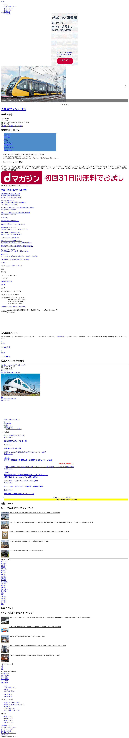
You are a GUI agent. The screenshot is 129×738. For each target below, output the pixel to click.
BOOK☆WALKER (9, 147)
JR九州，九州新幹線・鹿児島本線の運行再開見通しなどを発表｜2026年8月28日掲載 (34, 512)
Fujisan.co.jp (60, 336)
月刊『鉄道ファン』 (10, 6)
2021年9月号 (8, 696)
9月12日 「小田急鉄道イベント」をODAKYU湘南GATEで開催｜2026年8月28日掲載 (35, 627)
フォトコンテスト (9, 708)
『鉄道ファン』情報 (13, 109)
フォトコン (7, 14)
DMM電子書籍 (8, 150)
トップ (6, 4)
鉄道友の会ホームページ (8, 733)
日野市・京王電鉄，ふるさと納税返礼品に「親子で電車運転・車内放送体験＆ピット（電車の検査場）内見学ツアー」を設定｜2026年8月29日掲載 (51, 522)
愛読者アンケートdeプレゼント (10, 372)
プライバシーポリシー (8, 729)
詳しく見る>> (5, 400)
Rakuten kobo (7, 149)
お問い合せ (4, 734)
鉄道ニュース (8, 8)
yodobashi (6, 135)
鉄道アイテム (8, 720)
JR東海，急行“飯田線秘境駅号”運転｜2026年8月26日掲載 (27, 636)
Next (125, 86)
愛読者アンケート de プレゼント (14, 704)
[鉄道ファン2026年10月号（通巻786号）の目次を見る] (14, 365)
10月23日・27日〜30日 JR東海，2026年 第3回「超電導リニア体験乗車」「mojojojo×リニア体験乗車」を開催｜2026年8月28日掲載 (49, 617)
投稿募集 (7, 12)
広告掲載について (6, 725)
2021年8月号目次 (9, 691)
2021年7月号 (8, 694)
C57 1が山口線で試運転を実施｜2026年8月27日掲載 (26, 550)
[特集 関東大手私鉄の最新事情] (20, 395)
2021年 (6, 689)
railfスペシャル (8, 722)
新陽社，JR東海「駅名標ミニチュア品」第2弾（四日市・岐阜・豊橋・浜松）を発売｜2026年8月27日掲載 (39, 531)
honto (5, 139)
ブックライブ (8, 144)
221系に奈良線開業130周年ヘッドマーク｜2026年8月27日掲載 (29, 541)
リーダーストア (8, 142)
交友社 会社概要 (6, 731)
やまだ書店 (7, 137)
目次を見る (4, 370)
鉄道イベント (8, 10)
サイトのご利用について (8, 727)
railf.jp (2, 1)
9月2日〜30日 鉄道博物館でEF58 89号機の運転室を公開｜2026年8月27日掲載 (34, 655)
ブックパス (7, 145)
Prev (4, 86)
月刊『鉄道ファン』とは (12, 710)
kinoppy (6, 140)
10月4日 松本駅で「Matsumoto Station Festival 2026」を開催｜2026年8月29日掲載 (37, 645)
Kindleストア (7, 134)
